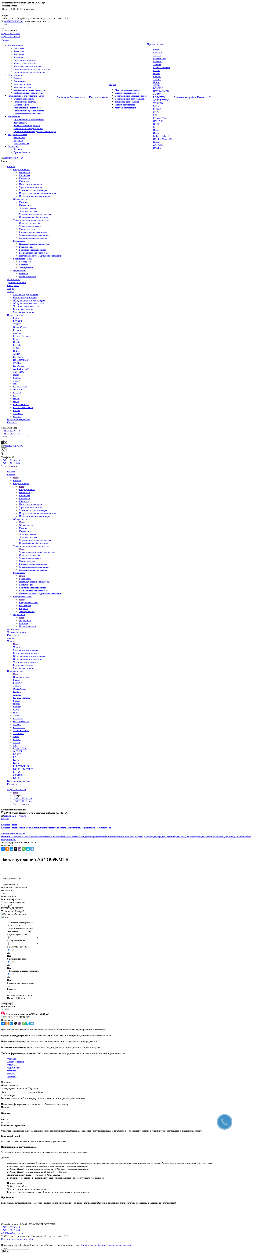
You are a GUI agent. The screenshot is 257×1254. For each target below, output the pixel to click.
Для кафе (156, 836)
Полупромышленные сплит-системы (38, 193)
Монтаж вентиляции (23, 312)
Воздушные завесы (23, 258)
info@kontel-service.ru (15, 815)
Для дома (147, 836)
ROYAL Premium (21, 336)
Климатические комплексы (33, 231)
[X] (15, 849)
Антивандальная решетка (20, 995)
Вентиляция (20, 240)
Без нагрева (25, 261)
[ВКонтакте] (3, 849)
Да (8, 952)
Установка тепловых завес (26, 306)
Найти (5, 1251)
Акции (10, 288)
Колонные (24, 181)
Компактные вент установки (33, 252)
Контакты (12, 422)
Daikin (16, 398)
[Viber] (19, 849)
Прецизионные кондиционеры (34, 196)
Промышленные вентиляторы (34, 243)
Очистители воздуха (29, 223)
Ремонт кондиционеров (25, 297)
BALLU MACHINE (23, 407)
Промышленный (27, 276)
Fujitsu (16, 318)
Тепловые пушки (27, 208)
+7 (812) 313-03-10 (10, 36)
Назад (16, 477)
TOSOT (17, 324)
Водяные (23, 264)
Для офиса (180, 836)
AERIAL (17, 353)
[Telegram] (32, 849)
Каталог (11, 166)
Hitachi (16, 342)
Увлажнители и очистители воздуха (32, 220)
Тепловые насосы (28, 211)
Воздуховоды (26, 246)
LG (14, 395)
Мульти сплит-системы (31, 187)
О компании (13, 279)
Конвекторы (25, 205)
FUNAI (17, 377)
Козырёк (11, 989)
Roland (16, 410)
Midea (16, 374)
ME (15, 383)
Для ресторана (192, 836)
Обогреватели (21, 199)
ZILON (16, 380)
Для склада (230, 836)
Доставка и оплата (16, 282)
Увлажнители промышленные (34, 234)
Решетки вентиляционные (32, 249)
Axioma (17, 333)
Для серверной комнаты (212, 836)
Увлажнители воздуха (30, 226)
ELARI (16, 339)
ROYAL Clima (20, 386)
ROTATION (19, 365)
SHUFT (17, 348)
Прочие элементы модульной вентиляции (40, 255)
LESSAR (17, 321)
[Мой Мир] (11, 849)
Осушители (19, 270)
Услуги (10, 291)
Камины (23, 202)
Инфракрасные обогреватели (34, 217)
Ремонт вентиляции (23, 309)
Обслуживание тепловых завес (29, 303)
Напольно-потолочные (30, 184)
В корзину (6, 1003)
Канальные (24, 178)
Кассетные (24, 175)
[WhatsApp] (24, 849)
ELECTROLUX (21, 404)
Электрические (27, 267)
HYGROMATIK (21, 359)
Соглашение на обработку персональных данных (106, 1245)
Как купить (13, 285)
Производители (15, 315)
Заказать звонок (9, 466)
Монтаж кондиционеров (25, 294)
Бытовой (23, 273)
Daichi (16, 401)
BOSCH (17, 392)
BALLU (17, 416)
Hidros (16, 351)
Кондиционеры (21, 169)
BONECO (18, 356)
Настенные (24, 172)
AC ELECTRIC (21, 368)
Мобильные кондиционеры (33, 190)
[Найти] (2, 28)
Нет (9, 955)
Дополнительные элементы (33, 237)
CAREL (17, 362)
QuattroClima (19, 327)
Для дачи (138, 836)
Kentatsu (17, 330)
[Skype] (28, 849)
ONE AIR (18, 389)
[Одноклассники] (7, 849)
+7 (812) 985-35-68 (10, 33)
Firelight (17, 345)
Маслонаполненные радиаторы (35, 214)
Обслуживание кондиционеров (29, 300)
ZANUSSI (18, 413)
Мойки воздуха (27, 228)
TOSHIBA (18, 371)
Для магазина (168, 836)
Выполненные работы (18, 419)
